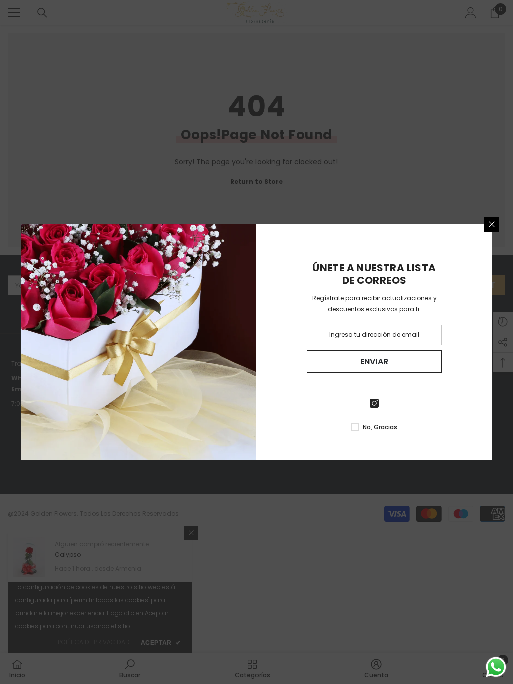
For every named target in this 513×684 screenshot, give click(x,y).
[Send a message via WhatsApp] (496, 667)
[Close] (491, 224)
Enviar (374, 361)
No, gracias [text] (380, 427)
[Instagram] (374, 403)
